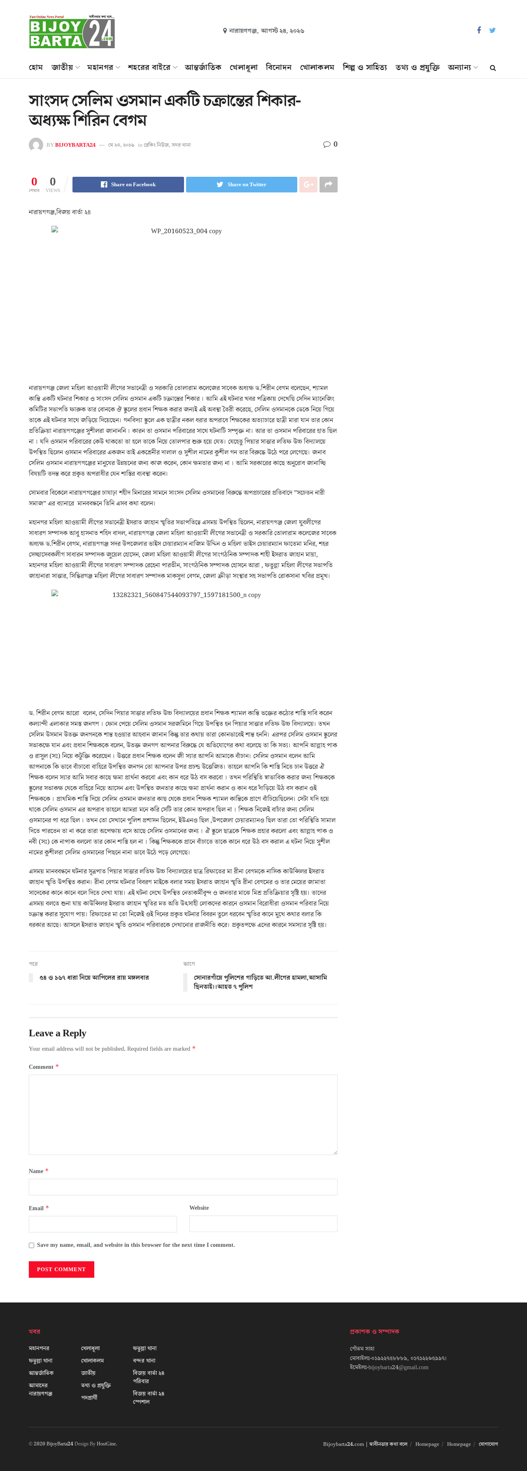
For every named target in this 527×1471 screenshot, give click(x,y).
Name (39, 1171)
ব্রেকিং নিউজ (156, 145)
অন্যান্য (459, 67)
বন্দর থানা (144, 1361)
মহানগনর (39, 1349)
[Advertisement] (427, 167)
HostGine (106, 1444)
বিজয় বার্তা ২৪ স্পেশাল (148, 1398)
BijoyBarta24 (60, 1444)
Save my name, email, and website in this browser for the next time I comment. (136, 1245)
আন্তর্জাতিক (203, 67)
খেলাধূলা (244, 67)
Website (199, 1208)
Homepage (427, 1444)
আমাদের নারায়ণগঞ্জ (40, 1390)
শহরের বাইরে (149, 67)
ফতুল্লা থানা (40, 1361)
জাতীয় (62, 67)
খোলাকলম (317, 67)
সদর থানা (181, 145)
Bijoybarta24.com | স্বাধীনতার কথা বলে (365, 1444)
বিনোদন (279, 67)
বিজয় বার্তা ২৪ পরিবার (148, 1377)
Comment (44, 1067)
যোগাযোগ (488, 1444)
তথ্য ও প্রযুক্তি (418, 67)
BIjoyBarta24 (75, 145)
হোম (36, 67)
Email (39, 1208)
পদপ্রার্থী (89, 1398)
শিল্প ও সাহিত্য (365, 67)
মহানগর (100, 67)
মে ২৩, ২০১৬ (121, 145)
